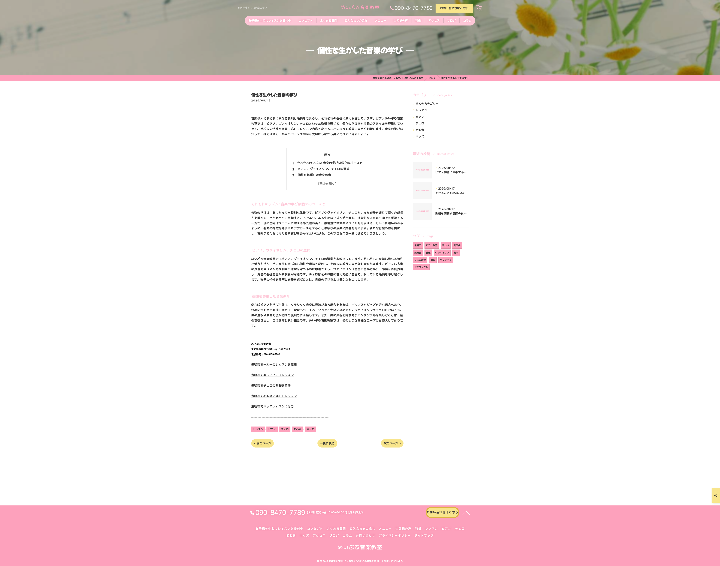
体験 (428, 252)
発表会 (457, 245)
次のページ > (392, 443)
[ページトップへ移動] (466, 512)
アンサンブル (421, 267)
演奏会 (417, 252)
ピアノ (272, 429)
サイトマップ (424, 536)
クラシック (445, 260)
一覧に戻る (327, 443)
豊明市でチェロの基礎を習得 (271, 385)
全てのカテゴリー (427, 104)
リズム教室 (420, 260)
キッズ (310, 429)
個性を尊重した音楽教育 (314, 175)
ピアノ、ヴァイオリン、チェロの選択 (323, 169)
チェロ (285, 429)
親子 (456, 252)
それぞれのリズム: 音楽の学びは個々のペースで (330, 163)
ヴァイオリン (442, 252)
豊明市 (417, 245)
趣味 (432, 260)
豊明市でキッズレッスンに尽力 (272, 406)
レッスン (258, 429)
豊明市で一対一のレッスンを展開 (274, 364)
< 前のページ (262, 443)
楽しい (445, 245)
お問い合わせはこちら (454, 8)
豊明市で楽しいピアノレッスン (272, 375)
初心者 (297, 429)
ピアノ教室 (431, 245)
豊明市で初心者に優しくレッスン (274, 396)
